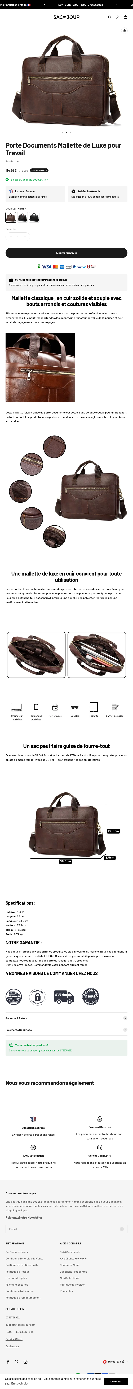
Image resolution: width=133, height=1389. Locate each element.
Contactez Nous (69, 1265)
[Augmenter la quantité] (25, 237)
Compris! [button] (115, 1381)
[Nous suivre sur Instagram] (25, 1361)
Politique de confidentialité (22, 1265)
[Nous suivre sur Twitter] (16, 1361)
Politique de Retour (17, 1271)
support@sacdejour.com (43, 1050)
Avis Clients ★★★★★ (73, 1258)
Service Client (14, 1339)
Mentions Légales (16, 1278)
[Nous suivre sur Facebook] (8, 1361)
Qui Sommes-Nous (17, 1252)
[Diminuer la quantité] (11, 237)
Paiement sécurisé (17, 1284)
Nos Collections (69, 1278)
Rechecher (66, 1291)
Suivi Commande (70, 1252)
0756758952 (66, 1050)
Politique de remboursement (23, 1297)
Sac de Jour (13, 161)
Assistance (12, 1346)
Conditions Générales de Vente (24, 1258)
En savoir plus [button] (20, 1383)
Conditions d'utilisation (20, 1291)
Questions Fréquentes (73, 1271)
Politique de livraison (72, 1284)
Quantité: (11, 229)
